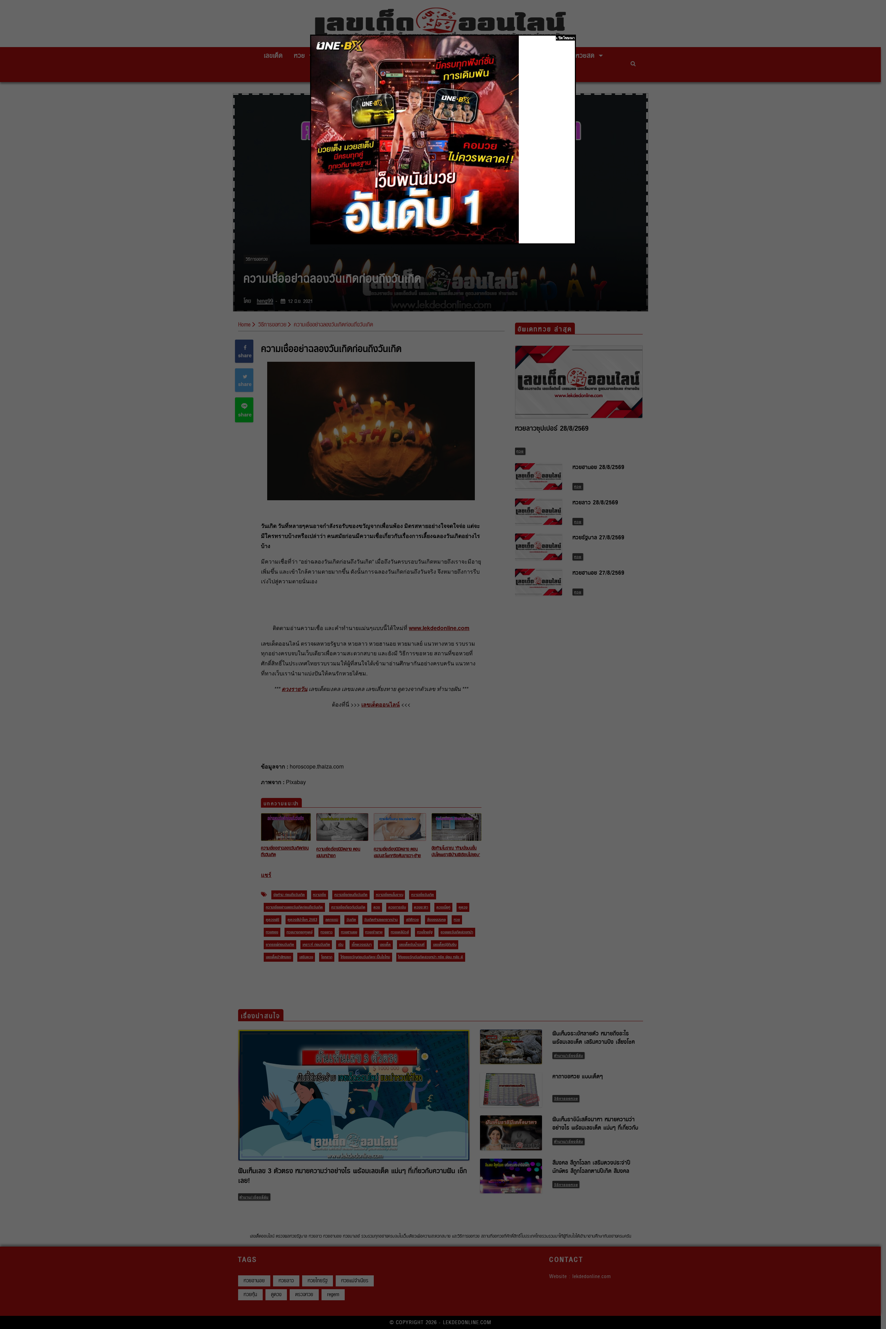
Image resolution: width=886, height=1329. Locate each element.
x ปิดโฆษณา (565, 38)
